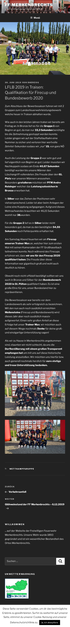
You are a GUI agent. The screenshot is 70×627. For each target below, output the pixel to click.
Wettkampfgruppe (21, 469)
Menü (37, 17)
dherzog (33, 82)
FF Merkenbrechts (29, 4)
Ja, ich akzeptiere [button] (49, 622)
